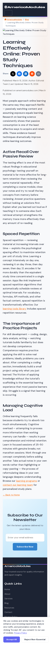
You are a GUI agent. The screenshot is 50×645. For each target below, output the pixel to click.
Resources (9, 608)
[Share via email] (38, 73)
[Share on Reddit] (32, 73)
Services (8, 598)
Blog (27, 19)
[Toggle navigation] (8, 13)
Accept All (11, 639)
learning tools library (14, 308)
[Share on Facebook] (19, 73)
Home (7, 589)
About (7, 594)
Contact (8, 612)
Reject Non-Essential (34, 639)
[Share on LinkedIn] (25, 73)
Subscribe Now (25, 546)
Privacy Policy (20, 633)
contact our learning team (18, 484)
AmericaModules (26, 7)
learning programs (26, 480)
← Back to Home (11, 494)
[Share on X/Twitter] (13, 73)
